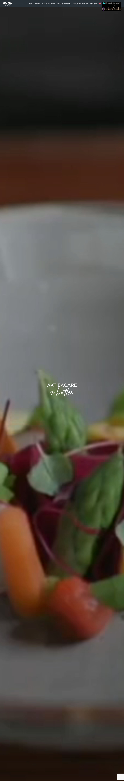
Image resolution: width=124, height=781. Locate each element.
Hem (30, 3)
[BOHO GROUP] (7, 5)
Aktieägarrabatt (64, 3)
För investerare (48, 3)
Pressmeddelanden (80, 3)
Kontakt (93, 3)
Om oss (37, 3)
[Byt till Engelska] (100, 3)
